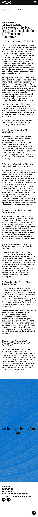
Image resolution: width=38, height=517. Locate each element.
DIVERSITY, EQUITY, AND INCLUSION (16, 496)
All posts (18, 9)
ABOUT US (6, 486)
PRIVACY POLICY (8, 491)
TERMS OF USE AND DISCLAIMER (15, 494)
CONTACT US (7, 489)
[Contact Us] (34, 513)
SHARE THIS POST (9, 22)
